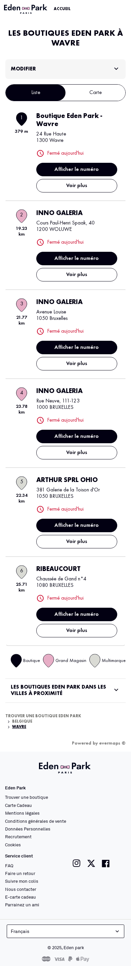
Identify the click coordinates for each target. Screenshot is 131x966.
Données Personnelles (27, 829)
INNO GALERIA (59, 213)
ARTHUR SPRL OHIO (67, 480)
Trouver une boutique (26, 797)
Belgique (22, 722)
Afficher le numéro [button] (76, 169)
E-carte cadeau (20, 897)
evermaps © (112, 743)
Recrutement (18, 836)
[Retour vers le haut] (108, 949)
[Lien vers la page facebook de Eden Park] (106, 863)
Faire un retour (20, 873)
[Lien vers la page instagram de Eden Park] (77, 863)
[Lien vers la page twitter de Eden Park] (91, 863)
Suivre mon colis (21, 881)
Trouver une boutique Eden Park (43, 716)
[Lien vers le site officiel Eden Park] (26, 9)
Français (20, 931)
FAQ (9, 865)
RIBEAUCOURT (58, 569)
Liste (35, 92)
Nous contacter (20, 889)
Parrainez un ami (22, 904)
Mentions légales (22, 813)
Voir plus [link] (76, 185)
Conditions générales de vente (35, 821)
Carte (95, 92)
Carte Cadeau (18, 805)
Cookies (13, 844)
